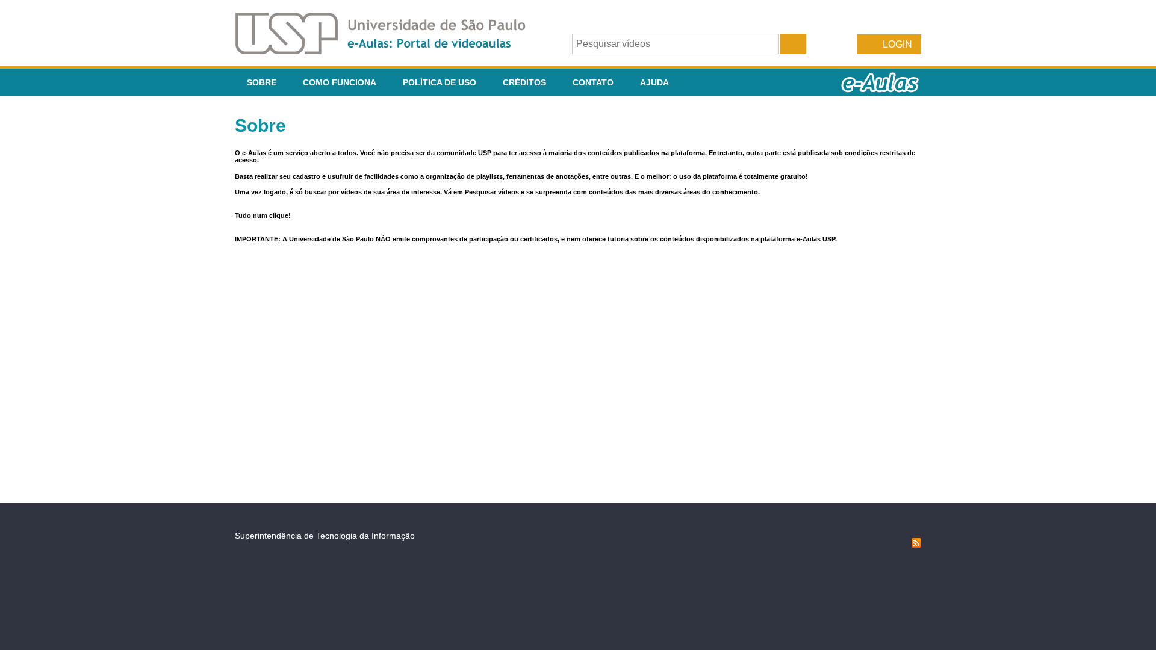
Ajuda (654, 82)
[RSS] (916, 544)
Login (897, 44)
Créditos (524, 82)
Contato (593, 82)
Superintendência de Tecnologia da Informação (325, 535)
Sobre (261, 82)
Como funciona (339, 82)
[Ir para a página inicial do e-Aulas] (390, 51)
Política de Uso (439, 82)
